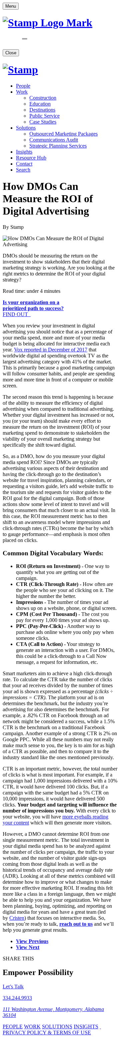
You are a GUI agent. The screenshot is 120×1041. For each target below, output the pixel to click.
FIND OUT (33, 308)
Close (10, 52)
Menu (10, 6)
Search (23, 170)
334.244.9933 (17, 998)
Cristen (16, 918)
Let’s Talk (13, 986)
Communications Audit (53, 140)
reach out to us (76, 924)
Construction (42, 98)
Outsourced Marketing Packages (63, 134)
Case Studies (42, 122)
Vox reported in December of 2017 (50, 349)
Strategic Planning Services (58, 146)
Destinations (42, 110)
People (23, 86)
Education (40, 104)
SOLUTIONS (57, 1026)
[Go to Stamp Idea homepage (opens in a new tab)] (20, 70)
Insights (24, 152)
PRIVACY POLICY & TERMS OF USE (47, 1032)
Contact (24, 164)
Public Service (44, 116)
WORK (32, 1026)
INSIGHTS (86, 1026)
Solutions (26, 128)
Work (22, 92)
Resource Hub (31, 158)
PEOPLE (13, 1026)
